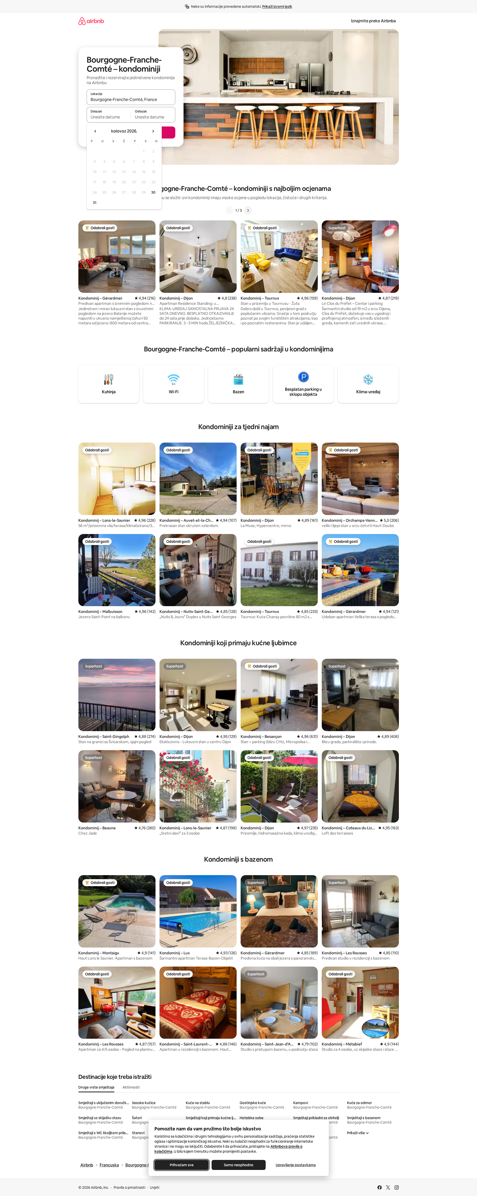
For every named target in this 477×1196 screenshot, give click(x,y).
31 (94, 202)
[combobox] (131, 99)
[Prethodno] (229, 210)
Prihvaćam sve (181, 1165)
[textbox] (109, 117)
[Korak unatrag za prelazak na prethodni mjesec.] (95, 131)
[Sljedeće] (248, 210)
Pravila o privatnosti (129, 1187)
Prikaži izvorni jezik (277, 6)
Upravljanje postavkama (296, 1165)
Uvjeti (154, 1187)
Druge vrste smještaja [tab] (96, 1087)
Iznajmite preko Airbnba (373, 21)
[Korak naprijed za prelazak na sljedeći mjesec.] (152, 131)
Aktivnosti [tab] (130, 1087)
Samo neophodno (238, 1165)
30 (153, 192)
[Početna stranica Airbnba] (91, 21)
